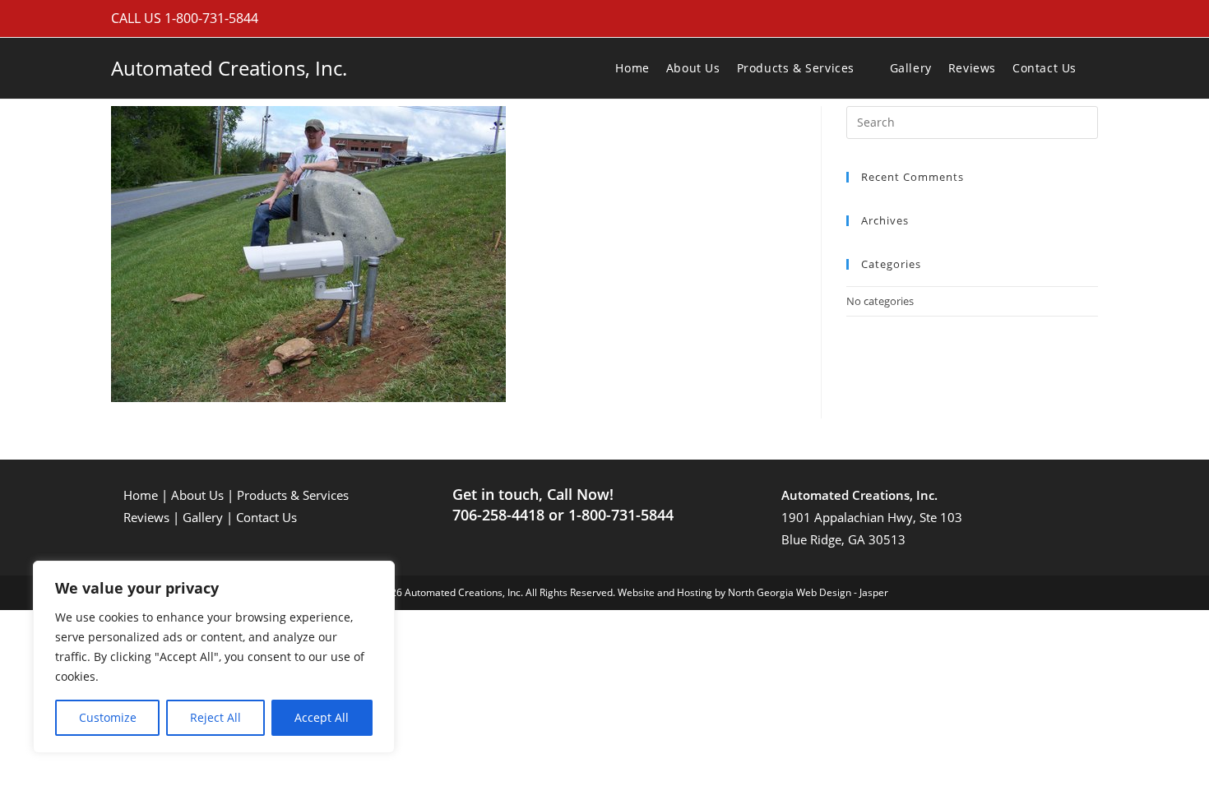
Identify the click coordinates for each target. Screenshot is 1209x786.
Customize (108, 717)
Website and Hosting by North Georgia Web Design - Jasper (753, 592)
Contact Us (266, 517)
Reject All (215, 717)
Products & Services (293, 495)
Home (140, 495)
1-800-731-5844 (211, 18)
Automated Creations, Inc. (229, 67)
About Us (197, 495)
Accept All (321, 717)
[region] (214, 657)
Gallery (203, 517)
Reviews (146, 517)
